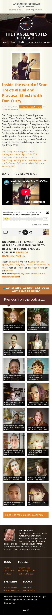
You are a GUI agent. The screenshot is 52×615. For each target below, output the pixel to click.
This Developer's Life (26, 571)
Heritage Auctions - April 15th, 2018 (19, 154)
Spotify (5, 264)
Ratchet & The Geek (26, 574)
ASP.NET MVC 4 (29, 590)
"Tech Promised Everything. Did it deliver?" (30, 289)
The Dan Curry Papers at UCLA (17, 157)
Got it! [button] (26, 610)
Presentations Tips (11, 590)
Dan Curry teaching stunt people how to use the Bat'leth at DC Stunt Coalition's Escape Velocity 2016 (24, 163)
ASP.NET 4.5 (27, 587)
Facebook (34, 267)
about (27, 10)
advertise (38, 10)
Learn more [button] (9, 603)
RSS (22, 264)
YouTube (14, 264)
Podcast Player (30, 107)
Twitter (29, 264)
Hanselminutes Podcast (26, 5)
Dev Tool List (9, 571)
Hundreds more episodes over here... (25, 514)
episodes (12, 10)
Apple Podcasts (37, 261)
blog (32, 10)
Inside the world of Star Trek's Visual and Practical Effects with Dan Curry (24, 92)
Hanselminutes (24, 568)
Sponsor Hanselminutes (15, 254)
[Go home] (26, 23)
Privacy (6, 568)
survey (9, 270)
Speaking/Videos (11, 587)
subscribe (20, 10)
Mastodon (8, 574)
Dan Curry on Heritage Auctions (18, 151)
